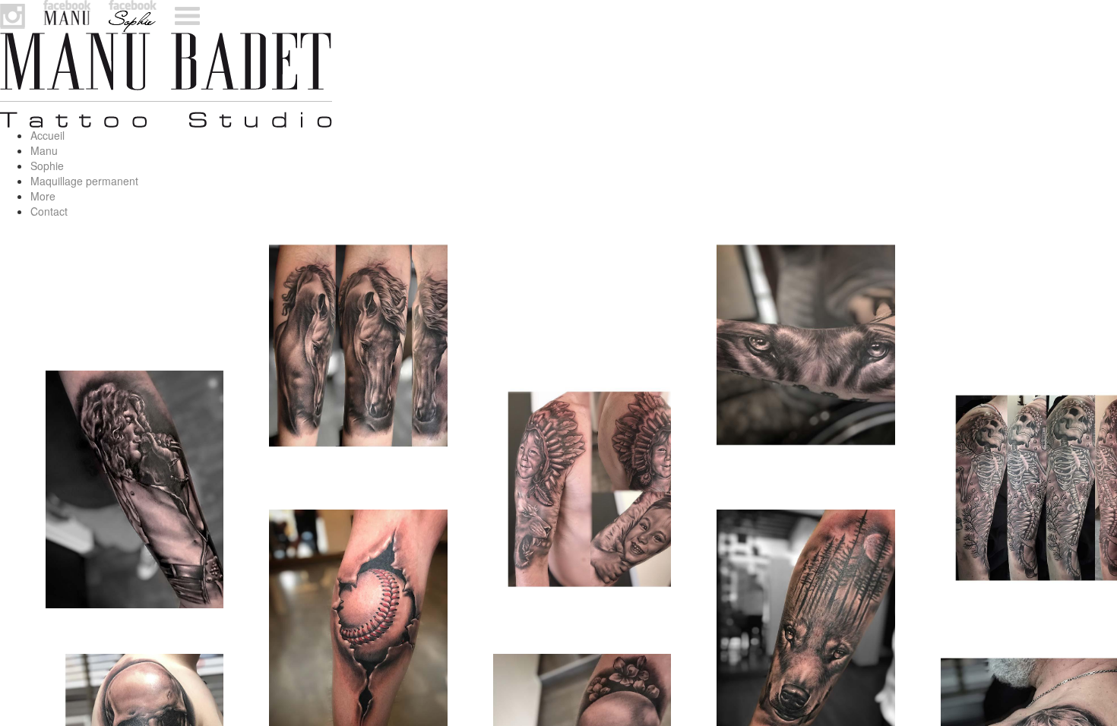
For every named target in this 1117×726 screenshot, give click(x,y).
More (42, 196)
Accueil (47, 135)
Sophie (47, 165)
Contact (49, 211)
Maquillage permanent (84, 180)
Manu (44, 150)
